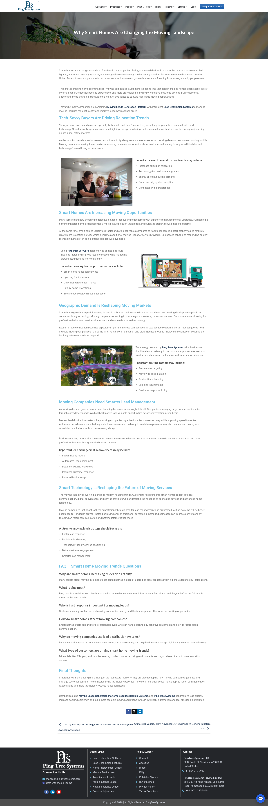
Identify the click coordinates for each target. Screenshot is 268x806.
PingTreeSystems (155, 802)
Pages (128, 6)
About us (100, 6)
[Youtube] (58, 792)
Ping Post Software (78, 250)
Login (193, 6)
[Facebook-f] (46, 792)
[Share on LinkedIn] (140, 711)
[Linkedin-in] (52, 792)
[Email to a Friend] (134, 711)
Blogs (158, 6)
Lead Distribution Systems (178, 107)
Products (115, 6)
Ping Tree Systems (172, 347)
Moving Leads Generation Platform (126, 107)
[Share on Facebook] (128, 711)
